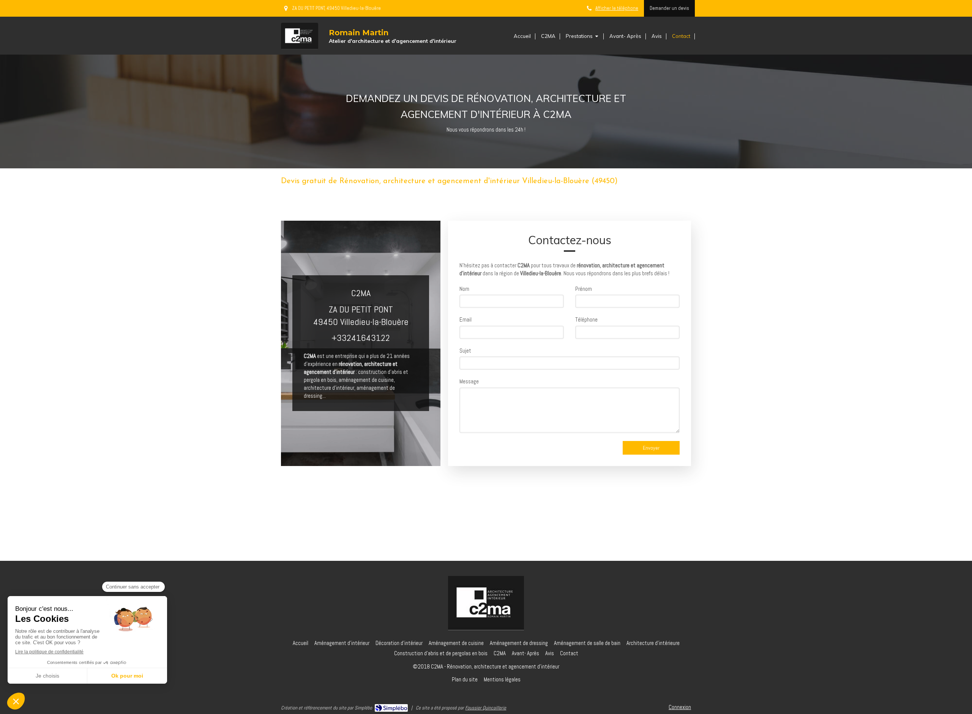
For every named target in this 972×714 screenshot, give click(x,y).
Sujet (465, 350)
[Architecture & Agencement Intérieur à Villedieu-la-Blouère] (299, 36)
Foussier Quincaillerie (485, 708)
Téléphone (586, 319)
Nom (464, 288)
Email (465, 319)
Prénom (583, 288)
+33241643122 (360, 338)
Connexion (680, 707)
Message (469, 381)
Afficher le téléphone (616, 8)
